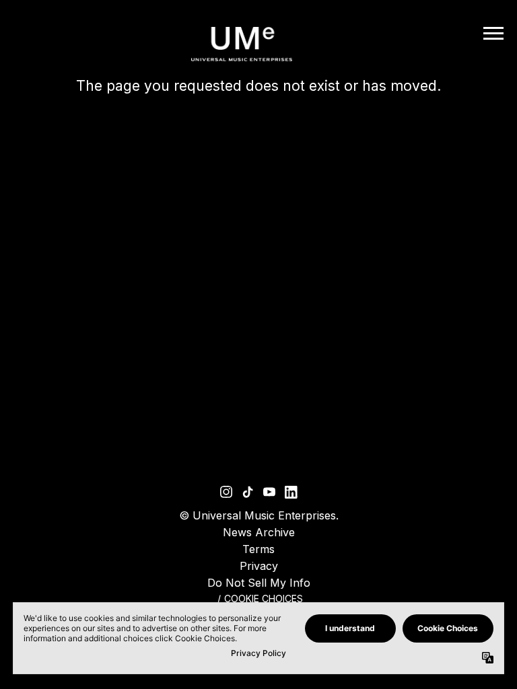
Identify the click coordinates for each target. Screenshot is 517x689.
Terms (258, 549)
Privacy (259, 566)
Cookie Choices (263, 598)
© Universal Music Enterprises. (259, 515)
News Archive (259, 532)
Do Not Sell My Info (258, 582)
